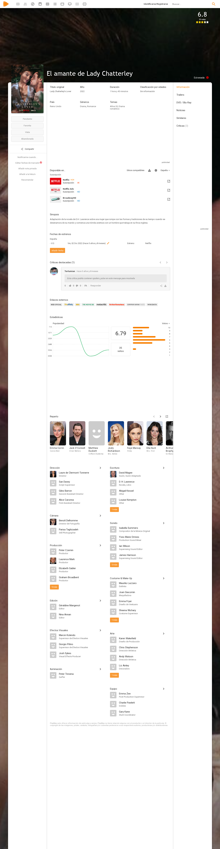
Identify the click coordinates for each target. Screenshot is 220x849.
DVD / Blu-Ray (184, 102)
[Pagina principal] (6, 6)
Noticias (181, 110)
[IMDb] (78, 306)
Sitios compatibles (135, 170)
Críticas (182, 125)
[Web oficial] (56, 306)
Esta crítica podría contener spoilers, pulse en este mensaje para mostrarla (101, 278)
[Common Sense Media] (136, 306)
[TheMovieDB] (88, 306)
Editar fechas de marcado (28, 162)
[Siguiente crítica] (167, 262)
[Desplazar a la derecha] (160, 416)
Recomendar (27, 180)
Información (183, 87)
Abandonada (27, 139)
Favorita (27, 125)
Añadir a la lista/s (27, 174)
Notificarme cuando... (27, 157)
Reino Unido (55, 106)
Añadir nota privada (27, 168)
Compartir (29, 149)
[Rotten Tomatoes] (117, 306)
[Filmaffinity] (69, 306)
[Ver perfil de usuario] (54, 271)
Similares (181, 118)
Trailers (180, 94)
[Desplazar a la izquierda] (154, 416)
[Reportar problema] (149, 170)
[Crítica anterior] (160, 262)
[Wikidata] (152, 306)
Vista (27, 132)
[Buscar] (213, 4)
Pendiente (27, 119)
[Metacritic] (102, 306)
